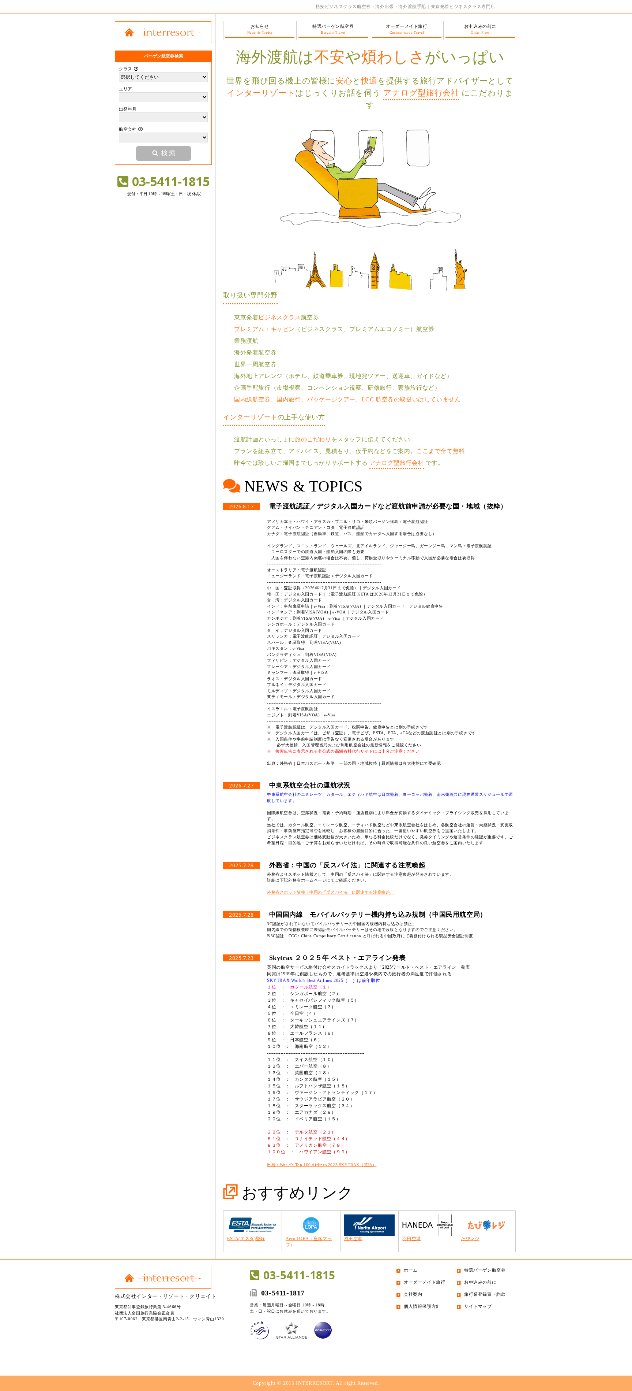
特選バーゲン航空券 (333, 29)
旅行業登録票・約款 (484, 1294)
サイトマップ (478, 1306)
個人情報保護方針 (422, 1306)
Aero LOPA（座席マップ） (309, 1241)
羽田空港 (411, 1238)
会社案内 (413, 1294)
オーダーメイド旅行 (406, 29)
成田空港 (353, 1238)
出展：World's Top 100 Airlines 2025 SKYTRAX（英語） (321, 1164)
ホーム (411, 1270)
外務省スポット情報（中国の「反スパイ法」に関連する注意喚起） (330, 892)
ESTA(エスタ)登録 (246, 1238)
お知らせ (260, 29)
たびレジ (470, 1238)
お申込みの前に (480, 29)
